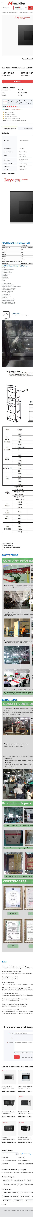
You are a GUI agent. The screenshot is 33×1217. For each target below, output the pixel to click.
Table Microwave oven (24, 1160)
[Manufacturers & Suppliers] (16, 3)
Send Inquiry (17, 81)
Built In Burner (7, 1201)
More (3, 1204)
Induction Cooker (18, 1180)
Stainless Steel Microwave (10, 1184)
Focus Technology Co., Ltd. (22, 1210)
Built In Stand (25, 1197)
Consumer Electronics (12, 12)
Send (16, 1057)
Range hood (21, 1157)
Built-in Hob (5, 1157)
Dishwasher (5, 1163)
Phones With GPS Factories (10, 1192)
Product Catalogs (27, 1154)
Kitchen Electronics (23, 12)
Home (3, 12)
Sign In (4, 120)
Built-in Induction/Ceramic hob (10, 1160)
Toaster (29, 1180)
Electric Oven (6, 1180)
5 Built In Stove (19, 1201)
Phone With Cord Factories (10, 1197)
